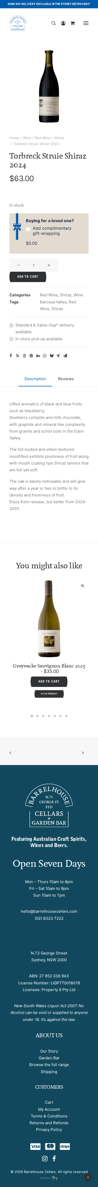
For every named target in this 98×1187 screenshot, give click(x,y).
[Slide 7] (66, 716)
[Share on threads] (24, 356)
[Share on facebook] (11, 356)
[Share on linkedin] (38, 356)
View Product (78, 679)
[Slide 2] (38, 716)
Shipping (49, 1071)
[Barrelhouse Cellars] (17, 23)
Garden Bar (49, 1057)
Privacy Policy (49, 1129)
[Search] (51, 23)
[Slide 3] (43, 716)
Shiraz (59, 138)
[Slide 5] (55, 716)
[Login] (61, 23)
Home (14, 138)
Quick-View (22, 585)
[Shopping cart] (70, 23)
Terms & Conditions (49, 1116)
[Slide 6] (61, 716)
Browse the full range (49, 1064)
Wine (27, 138)
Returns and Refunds (49, 1122)
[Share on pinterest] (31, 356)
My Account (49, 1109)
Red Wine (42, 138)
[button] (86, 23)
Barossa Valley (53, 301)
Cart (49, 1102)
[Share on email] (65, 356)
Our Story (49, 1051)
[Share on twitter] (17, 356)
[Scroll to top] (88, 1176)
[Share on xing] (58, 356)
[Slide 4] (49, 716)
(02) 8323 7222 (49, 918)
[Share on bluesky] (51, 356)
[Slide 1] (32, 716)
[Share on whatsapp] (45, 356)
